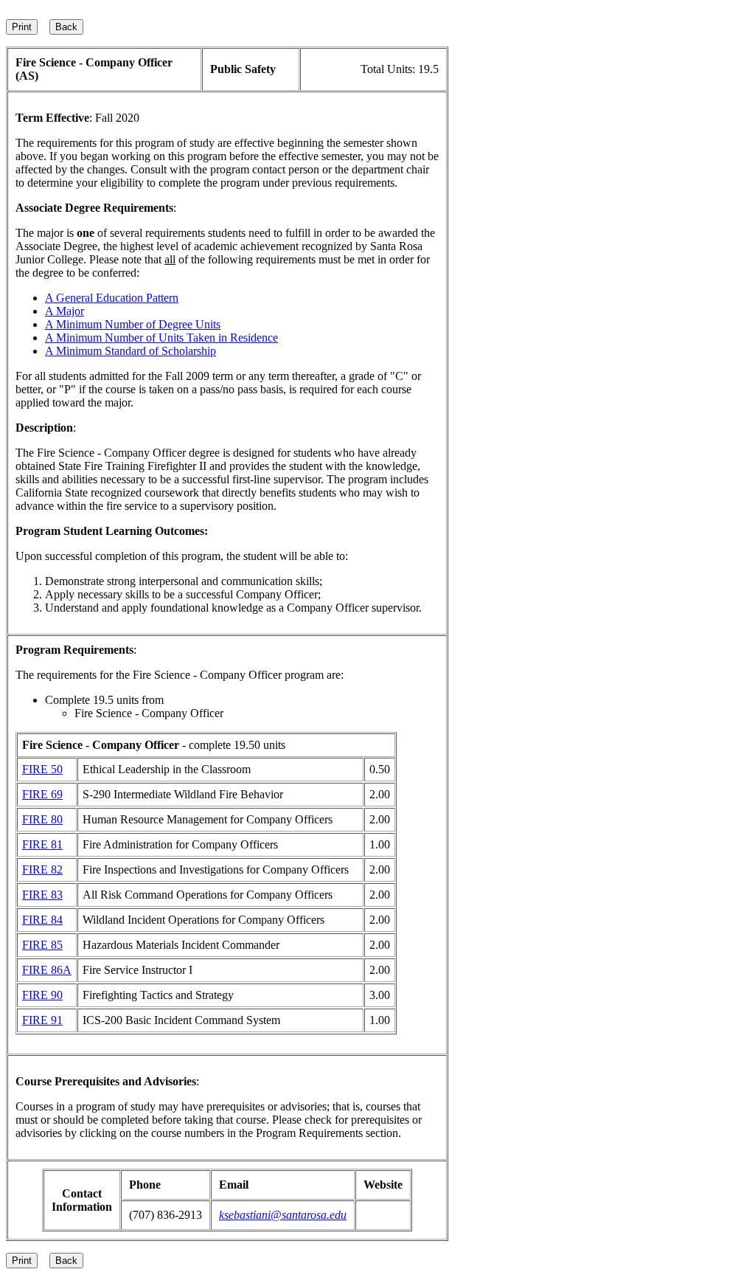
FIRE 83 (42, 894)
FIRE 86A (47, 970)
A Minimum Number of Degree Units (132, 324)
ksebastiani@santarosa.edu (283, 1215)
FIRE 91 (42, 1020)
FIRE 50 (42, 769)
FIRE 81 (42, 844)
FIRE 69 (42, 794)
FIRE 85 (42, 944)
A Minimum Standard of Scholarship (130, 351)
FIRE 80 (42, 819)
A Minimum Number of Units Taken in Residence (161, 337)
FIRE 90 (42, 995)
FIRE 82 (42, 869)
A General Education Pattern (111, 297)
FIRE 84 (42, 919)
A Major (64, 311)
